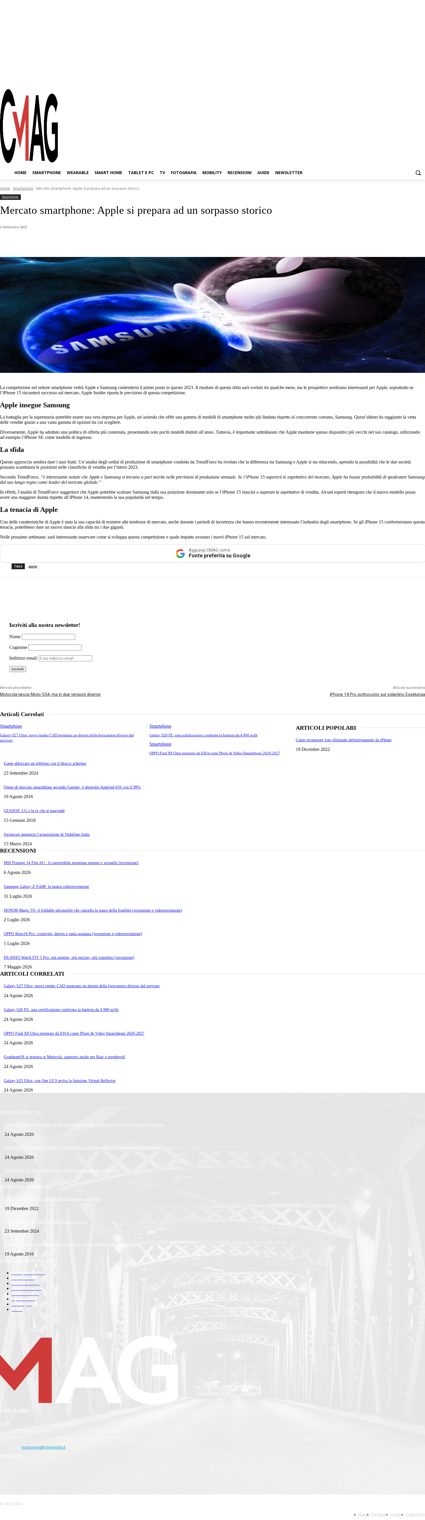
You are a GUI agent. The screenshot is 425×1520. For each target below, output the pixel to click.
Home (5, 188)
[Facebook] (389, 78)
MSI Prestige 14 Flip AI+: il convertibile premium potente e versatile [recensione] (71, 863)
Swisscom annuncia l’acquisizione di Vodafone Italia (47, 834)
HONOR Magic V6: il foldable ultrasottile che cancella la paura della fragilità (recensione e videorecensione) (93, 910)
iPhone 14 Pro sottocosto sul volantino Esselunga (377, 694)
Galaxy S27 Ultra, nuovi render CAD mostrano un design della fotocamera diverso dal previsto (82, 986)
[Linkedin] (100, 242)
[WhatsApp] (59, 242)
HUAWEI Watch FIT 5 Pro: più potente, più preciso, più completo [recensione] (69, 957)
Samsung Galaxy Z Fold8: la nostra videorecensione (46, 886)
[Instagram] (400, 78)
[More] (163, 242)
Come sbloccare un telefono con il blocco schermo (45, 763)
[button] (418, 173)
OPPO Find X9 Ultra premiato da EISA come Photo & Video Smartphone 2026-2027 (214, 753)
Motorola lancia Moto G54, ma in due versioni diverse (50, 694)
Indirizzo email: (24, 658)
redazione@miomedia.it (43, 1447)
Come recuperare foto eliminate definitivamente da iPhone (343, 740)
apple (32, 566)
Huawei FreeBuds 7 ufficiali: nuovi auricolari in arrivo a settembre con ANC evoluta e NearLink (84, 1125)
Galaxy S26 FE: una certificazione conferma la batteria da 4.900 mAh (203, 735)
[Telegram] (410, 78)
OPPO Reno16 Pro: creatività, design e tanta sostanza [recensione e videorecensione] (73, 934)
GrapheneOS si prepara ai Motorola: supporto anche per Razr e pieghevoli (64, 1057)
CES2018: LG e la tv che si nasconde (34, 811)
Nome (15, 636)
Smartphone (23, 188)
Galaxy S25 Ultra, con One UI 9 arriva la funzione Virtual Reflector (60, 1081)
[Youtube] (420, 78)
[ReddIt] (121, 242)
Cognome (18, 647)
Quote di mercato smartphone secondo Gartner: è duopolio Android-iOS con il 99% (72, 787)
